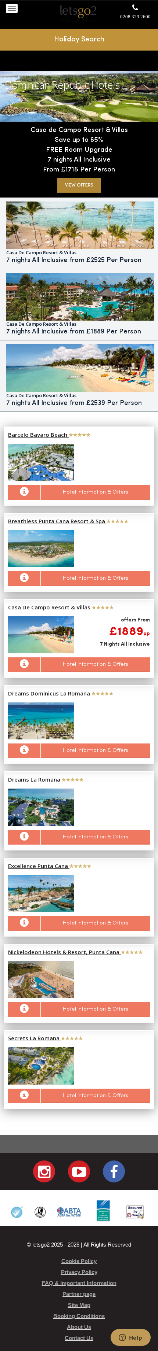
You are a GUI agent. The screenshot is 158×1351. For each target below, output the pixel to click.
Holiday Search (79, 39)
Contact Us (79, 1338)
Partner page (79, 1294)
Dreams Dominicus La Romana (49, 693)
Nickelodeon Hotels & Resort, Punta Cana (64, 952)
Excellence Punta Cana (38, 866)
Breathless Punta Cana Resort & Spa (57, 521)
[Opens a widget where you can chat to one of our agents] (130, 1338)
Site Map (79, 1305)
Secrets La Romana (34, 1038)
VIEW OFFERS (79, 185)
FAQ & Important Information (79, 1283)
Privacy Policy (79, 1272)
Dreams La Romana (35, 779)
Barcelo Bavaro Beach (38, 434)
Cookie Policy (79, 1261)
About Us (79, 1327)
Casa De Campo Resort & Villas (50, 607)
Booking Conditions (79, 1316)
